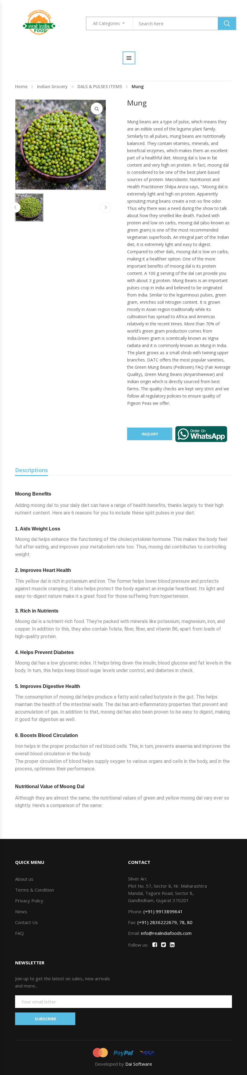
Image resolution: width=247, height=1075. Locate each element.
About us (24, 879)
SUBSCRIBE (45, 1018)
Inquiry (150, 434)
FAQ (19, 933)
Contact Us (26, 922)
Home (21, 86)
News (21, 911)
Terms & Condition (34, 890)
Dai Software (138, 1064)
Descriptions (31, 470)
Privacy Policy (29, 901)
